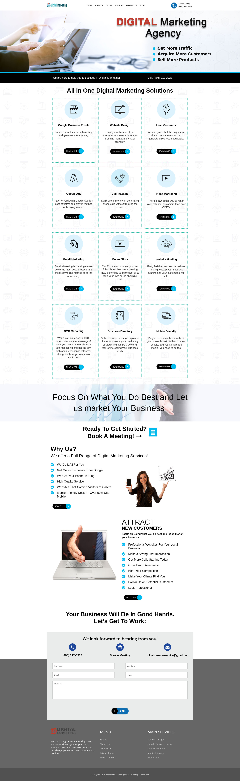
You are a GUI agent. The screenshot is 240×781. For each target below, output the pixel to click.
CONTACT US (131, 5)
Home (103, 739)
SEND (123, 711)
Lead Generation (156, 748)
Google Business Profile (160, 743)
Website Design (156, 739)
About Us (105, 743)
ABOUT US (119, 5)
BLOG (142, 5)
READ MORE (71, 151)
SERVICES (99, 5)
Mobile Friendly (156, 752)
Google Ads (154, 757)
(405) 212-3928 (185, 6)
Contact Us (105, 748)
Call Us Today (184, 4)
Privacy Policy (107, 752)
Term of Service (108, 757)
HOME (89, 5)
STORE (109, 5)
